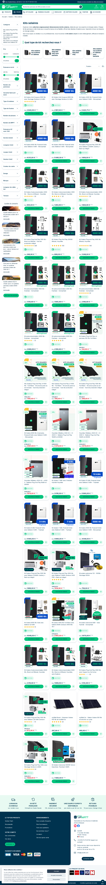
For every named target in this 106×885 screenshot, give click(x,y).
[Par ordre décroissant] (103, 66)
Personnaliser (56, 879)
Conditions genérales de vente (88, 883)
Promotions (8, 827)
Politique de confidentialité (68, 883)
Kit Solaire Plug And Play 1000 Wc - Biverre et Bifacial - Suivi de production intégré (35, 241)
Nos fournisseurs (41, 824)
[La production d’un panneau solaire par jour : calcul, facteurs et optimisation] (11, 241)
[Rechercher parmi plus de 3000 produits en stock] (80, 6)
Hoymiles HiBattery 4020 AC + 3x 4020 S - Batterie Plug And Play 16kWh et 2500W (62, 435)
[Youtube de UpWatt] (75, 825)
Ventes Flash (9, 821)
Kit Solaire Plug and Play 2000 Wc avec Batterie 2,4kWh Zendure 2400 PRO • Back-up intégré (63, 575)
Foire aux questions (42, 827)
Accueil (4, 17)
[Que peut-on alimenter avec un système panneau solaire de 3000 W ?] (11, 259)
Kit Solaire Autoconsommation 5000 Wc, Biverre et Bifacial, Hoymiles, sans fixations (63, 672)
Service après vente (42, 837)
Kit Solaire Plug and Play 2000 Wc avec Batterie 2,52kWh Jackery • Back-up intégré (90, 146)
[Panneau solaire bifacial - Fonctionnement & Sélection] (11, 225)
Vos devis (8, 839)
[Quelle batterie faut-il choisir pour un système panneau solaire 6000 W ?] (11, 278)
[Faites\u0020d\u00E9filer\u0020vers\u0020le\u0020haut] (103, 882)
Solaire (10, 17)
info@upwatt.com (82, 852)
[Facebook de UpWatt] (78, 825)
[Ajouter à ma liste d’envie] (46, 113)
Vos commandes (10, 835)
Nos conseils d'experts (43, 821)
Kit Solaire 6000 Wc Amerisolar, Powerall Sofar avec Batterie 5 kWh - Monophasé (35, 435)
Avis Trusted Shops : (12, 1)
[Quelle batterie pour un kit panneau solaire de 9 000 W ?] (11, 208)
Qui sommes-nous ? (42, 831)
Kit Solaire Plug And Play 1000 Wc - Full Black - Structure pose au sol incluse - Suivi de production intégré (90, 385)
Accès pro (9, 844)
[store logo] (10, 7)
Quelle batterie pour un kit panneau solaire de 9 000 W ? (10, 214)
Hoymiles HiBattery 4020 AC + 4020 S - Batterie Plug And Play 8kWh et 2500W (35, 482)
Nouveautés (9, 824)
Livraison (39, 834)
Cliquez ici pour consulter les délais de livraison (90, 1)
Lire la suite (6, 219)
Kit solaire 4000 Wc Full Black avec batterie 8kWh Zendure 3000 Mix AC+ (63, 624)
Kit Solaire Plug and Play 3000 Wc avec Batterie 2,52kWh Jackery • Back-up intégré (35, 575)
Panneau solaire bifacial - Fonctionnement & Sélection (10, 231)
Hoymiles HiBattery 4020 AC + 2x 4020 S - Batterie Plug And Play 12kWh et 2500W (90, 435)
